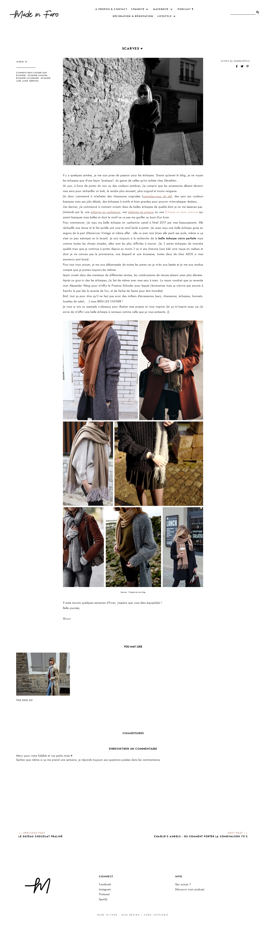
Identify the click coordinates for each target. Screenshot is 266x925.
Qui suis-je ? (183, 884)
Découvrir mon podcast (189, 889)
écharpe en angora (141, 212)
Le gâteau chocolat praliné (40, 836)
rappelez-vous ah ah (157, 196)
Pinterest (104, 894)
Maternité (161, 9)
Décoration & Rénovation (133, 16)
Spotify (103, 899)
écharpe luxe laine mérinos (33, 79)
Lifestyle (165, 16)
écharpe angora (38, 75)
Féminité (137, 9)
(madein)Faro (242, 60)
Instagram (105, 889)
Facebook (105, 884)
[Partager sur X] (242, 66)
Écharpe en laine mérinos (181, 212)
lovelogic (161, 915)
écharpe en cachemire (105, 212)
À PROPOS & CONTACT (111, 9)
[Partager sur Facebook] (237, 66)
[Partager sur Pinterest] (248, 66)
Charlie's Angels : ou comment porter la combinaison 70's (201, 836)
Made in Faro (107, 915)
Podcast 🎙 (186, 9)
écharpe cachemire (27, 78)
